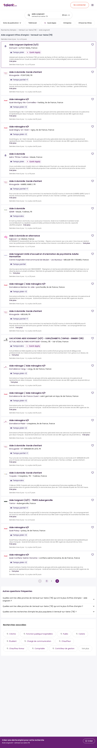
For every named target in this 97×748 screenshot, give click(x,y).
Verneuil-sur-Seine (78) (28, 30)
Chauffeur (66, 641)
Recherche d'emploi (8, 30)
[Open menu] (92, 5)
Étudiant (13, 641)
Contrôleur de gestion (64, 648)
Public (65, 634)
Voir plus (12, 61)
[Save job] (92, 45)
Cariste (82, 634)
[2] (57, 581)
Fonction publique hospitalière (39, 634)
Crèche (12, 634)
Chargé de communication (39, 641)
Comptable (40, 648)
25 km (64, 15)
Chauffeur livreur (16, 648)
